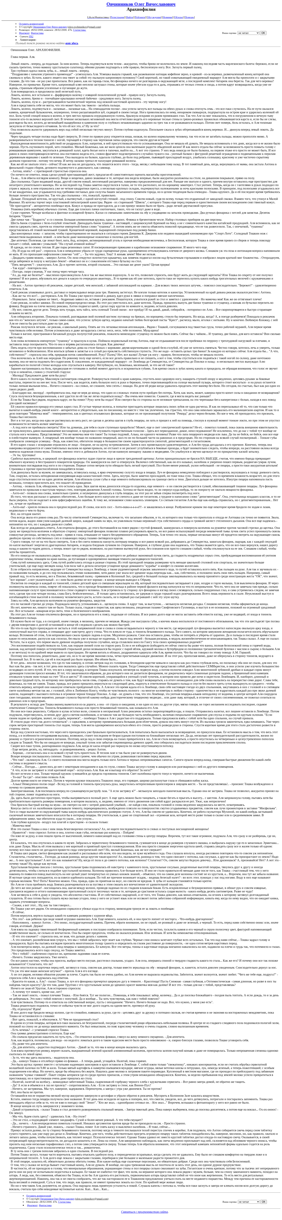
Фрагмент (24, 33)
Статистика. (79, 29)
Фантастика (37, 33)
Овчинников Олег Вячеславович (141, 4)
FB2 (31, 36)
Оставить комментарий (31, 23)
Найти (129, 17)
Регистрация (117, 17)
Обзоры (178, 17)
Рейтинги (140, 17)
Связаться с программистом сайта (144, 1211)
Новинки (167, 17)
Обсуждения (154, 17)
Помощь (189, 17)
